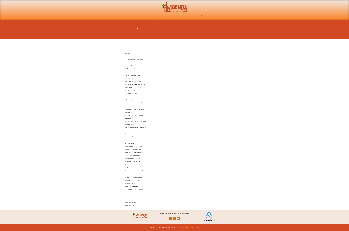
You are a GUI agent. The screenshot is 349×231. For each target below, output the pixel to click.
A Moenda (145, 16)
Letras (176, 16)
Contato (210, 16)
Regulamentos (157, 16)
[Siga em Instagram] (174, 218)
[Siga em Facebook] (170, 218)
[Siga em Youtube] (178, 218)
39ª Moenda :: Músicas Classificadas (194, 16)
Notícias (169, 16)
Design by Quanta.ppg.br (191, 227)
